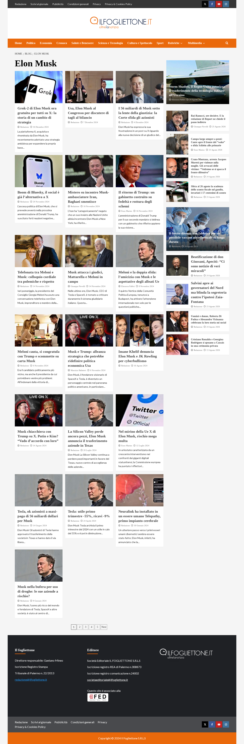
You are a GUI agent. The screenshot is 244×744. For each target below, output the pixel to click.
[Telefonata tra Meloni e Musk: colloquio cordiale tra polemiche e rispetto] (39, 251)
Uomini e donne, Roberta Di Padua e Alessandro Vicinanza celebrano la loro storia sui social (208, 319)
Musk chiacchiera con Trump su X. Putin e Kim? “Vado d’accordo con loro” (38, 436)
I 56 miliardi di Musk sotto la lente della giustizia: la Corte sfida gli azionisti (139, 112)
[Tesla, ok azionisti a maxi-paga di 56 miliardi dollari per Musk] (39, 490)
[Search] (227, 43)
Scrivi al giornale (39, 4)
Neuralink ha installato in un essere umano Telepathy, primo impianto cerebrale (139, 516)
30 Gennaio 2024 (141, 525)
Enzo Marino (126, 211)
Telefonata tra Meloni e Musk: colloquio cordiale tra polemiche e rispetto (37, 276)
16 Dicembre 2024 (41, 127)
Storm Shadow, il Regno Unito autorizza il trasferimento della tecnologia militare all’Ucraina (197, 91)
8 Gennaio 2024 (39, 601)
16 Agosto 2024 (140, 366)
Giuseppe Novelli (78, 286)
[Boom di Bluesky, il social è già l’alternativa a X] (39, 171)
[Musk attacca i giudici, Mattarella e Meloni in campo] (89, 251)
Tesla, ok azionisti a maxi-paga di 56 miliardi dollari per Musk (38, 516)
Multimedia (195, 43)
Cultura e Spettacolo (139, 43)
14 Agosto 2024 (39, 446)
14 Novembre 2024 (41, 286)
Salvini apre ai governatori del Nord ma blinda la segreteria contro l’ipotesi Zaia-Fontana (208, 292)
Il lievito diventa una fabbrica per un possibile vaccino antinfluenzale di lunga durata (197, 238)
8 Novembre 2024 (146, 286)
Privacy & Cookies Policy (118, 4)
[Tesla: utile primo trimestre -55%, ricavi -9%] (89, 490)
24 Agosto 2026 (196, 100)
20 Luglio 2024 (89, 450)
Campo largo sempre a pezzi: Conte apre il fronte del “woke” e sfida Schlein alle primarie (208, 142)
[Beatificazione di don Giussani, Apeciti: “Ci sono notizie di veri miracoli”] (177, 265)
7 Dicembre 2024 (90, 122)
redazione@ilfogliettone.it (31, 679)
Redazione (20, 4)
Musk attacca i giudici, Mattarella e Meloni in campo (85, 276)
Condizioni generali (78, 4)
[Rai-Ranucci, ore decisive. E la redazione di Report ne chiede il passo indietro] (177, 121)
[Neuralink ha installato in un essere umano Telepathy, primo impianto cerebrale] (139, 490)
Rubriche (173, 43)
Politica (30, 43)
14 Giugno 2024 (40, 525)
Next (103, 627)
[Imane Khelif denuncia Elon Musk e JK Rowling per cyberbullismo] (139, 330)
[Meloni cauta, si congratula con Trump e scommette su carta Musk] (39, 330)
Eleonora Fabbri (128, 286)
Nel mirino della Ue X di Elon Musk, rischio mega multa (137, 436)
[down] (181, 43)
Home (18, 43)
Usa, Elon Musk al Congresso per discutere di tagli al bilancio (88, 112)
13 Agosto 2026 (213, 350)
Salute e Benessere (82, 43)
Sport (160, 43)
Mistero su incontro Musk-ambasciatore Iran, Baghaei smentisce (88, 196)
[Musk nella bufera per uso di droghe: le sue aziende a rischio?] (39, 565)
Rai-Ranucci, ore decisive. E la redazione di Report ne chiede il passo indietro (208, 119)
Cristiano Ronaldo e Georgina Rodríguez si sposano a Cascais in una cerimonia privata (207, 342)
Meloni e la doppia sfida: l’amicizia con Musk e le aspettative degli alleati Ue (138, 276)
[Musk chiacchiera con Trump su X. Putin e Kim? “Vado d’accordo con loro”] (39, 410)
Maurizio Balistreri (78, 370)
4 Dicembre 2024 (141, 122)
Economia (46, 43)
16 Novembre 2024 (91, 206)
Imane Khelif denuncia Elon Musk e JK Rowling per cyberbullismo (137, 356)
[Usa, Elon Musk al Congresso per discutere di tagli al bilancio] (89, 87)
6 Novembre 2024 (40, 366)
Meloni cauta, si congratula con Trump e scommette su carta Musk (38, 356)
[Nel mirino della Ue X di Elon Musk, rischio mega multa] (139, 410)
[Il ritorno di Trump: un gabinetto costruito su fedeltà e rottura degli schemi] (139, 171)
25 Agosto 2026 (219, 127)
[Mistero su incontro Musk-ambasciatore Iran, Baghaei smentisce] (89, 171)
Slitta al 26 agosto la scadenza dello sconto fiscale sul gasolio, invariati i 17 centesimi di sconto (208, 189)
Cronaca (61, 43)
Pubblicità (57, 4)
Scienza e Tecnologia (110, 43)
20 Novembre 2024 (41, 202)
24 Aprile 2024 (89, 521)
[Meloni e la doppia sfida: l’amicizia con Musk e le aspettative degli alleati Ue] (139, 251)
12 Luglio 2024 (142, 446)
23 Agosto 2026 (215, 150)
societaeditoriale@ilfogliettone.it (107, 679)
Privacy (97, 4)
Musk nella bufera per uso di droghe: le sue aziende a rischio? (38, 591)
